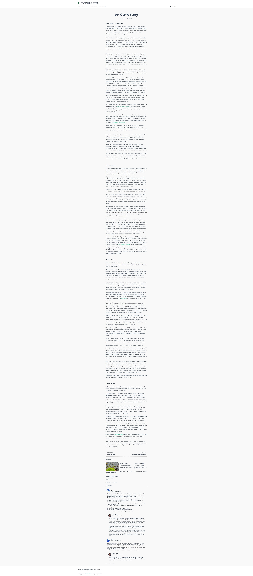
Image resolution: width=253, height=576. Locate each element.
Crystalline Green (90, 3)
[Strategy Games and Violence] (112, 466)
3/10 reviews (124, 298)
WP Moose (100, 573)
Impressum (98, 569)
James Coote (124, 18)
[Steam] (170, 6)
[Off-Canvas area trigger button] (175, 7)
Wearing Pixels (124, 463)
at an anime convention (123, 106)
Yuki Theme (89, 573)
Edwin (112, 539)
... (110, 479)
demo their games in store (119, 122)
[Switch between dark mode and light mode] (173, 7)
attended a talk (119, 434)
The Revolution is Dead (124, 244)
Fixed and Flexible (139, 463)
